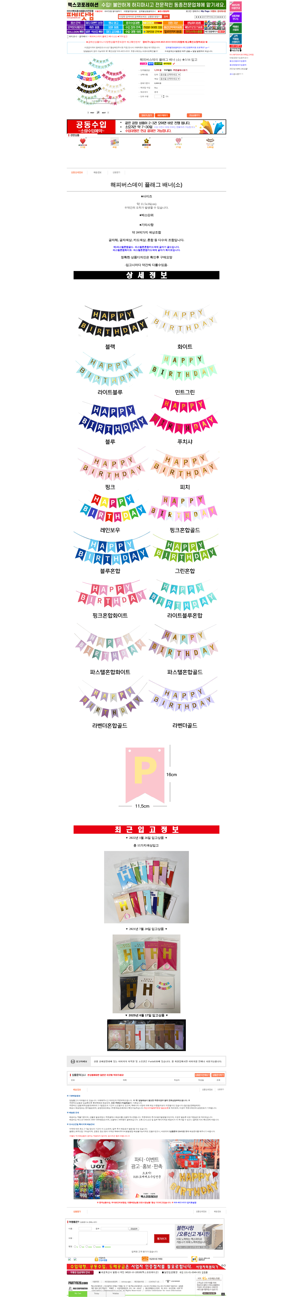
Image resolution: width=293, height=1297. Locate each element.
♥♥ (83, 1247)
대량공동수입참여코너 (239, 58)
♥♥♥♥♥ (108, 1247)
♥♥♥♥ (98, 1247)
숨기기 (223, 1294)
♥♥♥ (90, 1247)
